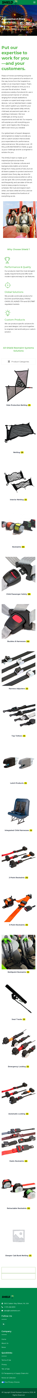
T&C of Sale (6, 1369)
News (4, 1347)
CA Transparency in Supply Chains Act (15, 1373)
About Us (5, 1343)
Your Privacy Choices (12, 1382)
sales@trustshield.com (12, 1311)
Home (4, 1339)
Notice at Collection (9, 1378)
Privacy (4, 1364)
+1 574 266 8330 (9, 1307)
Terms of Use (6, 1360)
